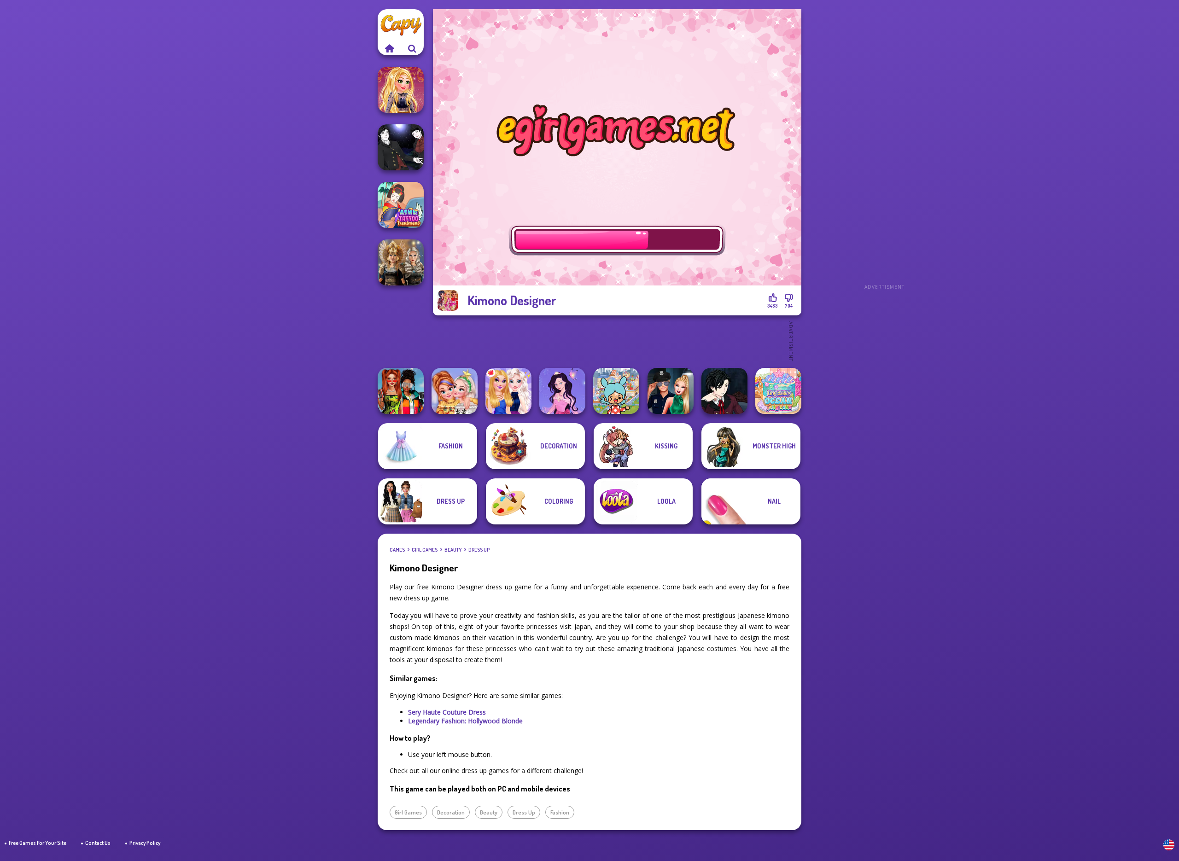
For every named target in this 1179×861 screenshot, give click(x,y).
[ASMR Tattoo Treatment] (401, 205)
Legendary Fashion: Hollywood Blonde (465, 720)
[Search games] (412, 48)
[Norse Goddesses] (401, 262)
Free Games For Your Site (37, 842)
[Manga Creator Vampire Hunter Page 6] (724, 391)
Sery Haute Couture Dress (447, 712)
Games (397, 550)
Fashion (559, 812)
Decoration (451, 812)
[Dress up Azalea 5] (562, 391)
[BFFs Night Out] (508, 391)
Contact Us (98, 842)
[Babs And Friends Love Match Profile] (401, 391)
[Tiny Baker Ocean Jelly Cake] (778, 391)
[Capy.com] (389, 48)
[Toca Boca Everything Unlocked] (616, 391)
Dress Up (479, 550)
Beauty (452, 550)
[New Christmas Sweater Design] (455, 391)
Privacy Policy (144, 842)
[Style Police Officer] (671, 391)
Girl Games (425, 550)
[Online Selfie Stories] (401, 90)
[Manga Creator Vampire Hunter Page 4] (401, 147)
